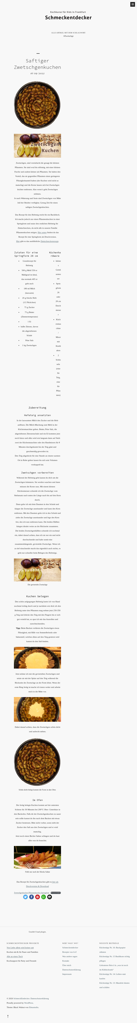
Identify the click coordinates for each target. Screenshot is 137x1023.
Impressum (67, 974)
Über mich (66, 965)
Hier (18, 241)
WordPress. (29, 1003)
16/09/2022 (37, 73)
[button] (25, 897)
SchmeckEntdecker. (22, 998)
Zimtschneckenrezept (49, 241)
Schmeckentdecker (70, 948)
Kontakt (65, 961)
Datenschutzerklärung (71, 970)
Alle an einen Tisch (15, 956)
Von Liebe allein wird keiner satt (20, 948)
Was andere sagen (69, 956)
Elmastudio (33, 1007)
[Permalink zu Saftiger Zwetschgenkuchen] (37, 129)
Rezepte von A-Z (69, 952)
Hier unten (42, 232)
